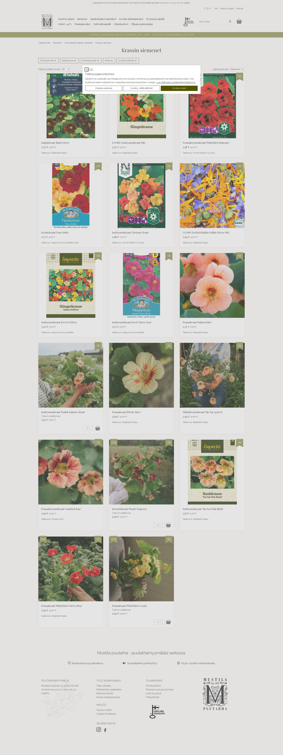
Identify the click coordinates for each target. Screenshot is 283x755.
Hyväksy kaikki (179, 88)
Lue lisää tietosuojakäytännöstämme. (175, 82)
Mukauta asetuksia (103, 88)
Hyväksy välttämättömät (141, 88)
